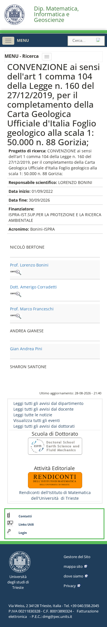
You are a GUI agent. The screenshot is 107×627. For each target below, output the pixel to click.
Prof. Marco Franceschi (32, 309)
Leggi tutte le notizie (32, 414)
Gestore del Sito (77, 556)
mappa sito (73, 566)
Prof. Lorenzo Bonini (29, 265)
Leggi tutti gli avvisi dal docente (43, 409)
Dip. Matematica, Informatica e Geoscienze (56, 14)
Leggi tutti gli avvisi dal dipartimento (48, 403)
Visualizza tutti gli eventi (36, 420)
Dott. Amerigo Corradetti (33, 287)
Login (23, 533)
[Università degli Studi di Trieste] (14, 23)
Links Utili (26, 524)
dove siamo (73, 576)
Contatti (25, 516)
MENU (23, 40)
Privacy (70, 585)
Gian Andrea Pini (26, 348)
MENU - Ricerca (22, 56)
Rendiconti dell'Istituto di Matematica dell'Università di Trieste (55, 495)
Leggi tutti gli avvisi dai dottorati (44, 426)
